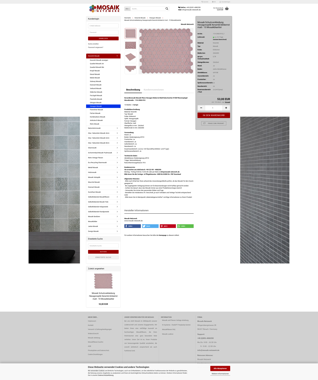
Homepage (162, 235)
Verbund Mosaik (95, 88)
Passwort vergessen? (95, 47)
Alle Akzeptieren (220, 368)
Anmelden (103, 38)
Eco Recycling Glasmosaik (97, 162)
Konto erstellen (93, 44)
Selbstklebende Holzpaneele (98, 207)
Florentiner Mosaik (96, 110)
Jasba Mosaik (93, 226)
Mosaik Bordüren (94, 216)
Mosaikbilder (92, 221)
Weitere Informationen (220, 374)
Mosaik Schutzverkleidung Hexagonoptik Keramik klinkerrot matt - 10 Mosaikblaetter (103, 296)
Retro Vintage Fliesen (95, 158)
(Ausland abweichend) (220, 39)
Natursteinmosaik (94, 128)
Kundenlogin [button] (225, 2)
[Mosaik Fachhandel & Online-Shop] (104, 9)
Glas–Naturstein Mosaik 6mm (98, 138)
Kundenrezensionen (154, 89)
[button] (214, 2)
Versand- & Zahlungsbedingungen (100, 329)
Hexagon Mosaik (96, 106)
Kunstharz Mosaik (94, 192)
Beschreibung (133, 89)
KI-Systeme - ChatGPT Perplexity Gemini (176, 325)
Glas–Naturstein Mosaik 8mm (98, 143)
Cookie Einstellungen (95, 354)
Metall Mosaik (93, 167)
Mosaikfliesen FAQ (168, 329)
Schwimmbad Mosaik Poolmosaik (100, 153)
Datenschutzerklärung (105, 375)
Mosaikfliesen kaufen (95, 342)
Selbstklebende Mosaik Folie (98, 202)
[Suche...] (167, 9)
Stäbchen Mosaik (96, 92)
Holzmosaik (92, 172)
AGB (89, 346)
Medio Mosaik (95, 78)
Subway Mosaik (95, 81)
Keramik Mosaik (93, 56)
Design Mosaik (93, 231)
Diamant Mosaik (95, 85)
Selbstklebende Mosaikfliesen (98, 197)
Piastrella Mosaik (96, 99)
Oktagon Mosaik (95, 103)
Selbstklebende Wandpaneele (98, 212)
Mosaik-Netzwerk (187, 24)
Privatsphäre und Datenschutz (98, 350)
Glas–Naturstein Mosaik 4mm (98, 133)
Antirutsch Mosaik (96, 120)
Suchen (103, 252)
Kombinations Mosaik (97, 117)
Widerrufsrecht (93, 333)
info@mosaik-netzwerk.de (208, 350)
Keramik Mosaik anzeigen (99, 60)
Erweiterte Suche (103, 257)
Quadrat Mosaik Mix (97, 67)
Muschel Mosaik (94, 182)
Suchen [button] (205, 2)
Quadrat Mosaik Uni (97, 64)
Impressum (92, 321)
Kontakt (90, 325)
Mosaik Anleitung (94, 338)
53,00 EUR (103, 304)
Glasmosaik (92, 148)
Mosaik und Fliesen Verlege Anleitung (175, 320)
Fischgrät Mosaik (96, 95)
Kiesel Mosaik (95, 74)
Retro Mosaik (94, 124)
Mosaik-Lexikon (167, 334)
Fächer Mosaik (95, 113)
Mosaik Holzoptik (94, 177)
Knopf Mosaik (95, 71)
